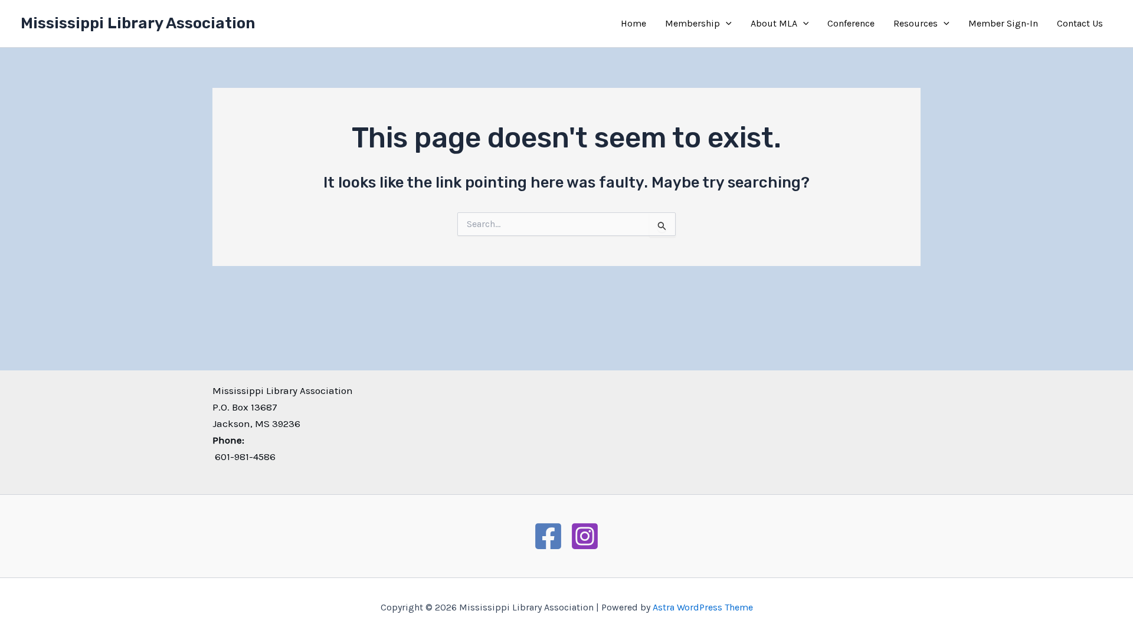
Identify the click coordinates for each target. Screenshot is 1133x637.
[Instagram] (585, 536)
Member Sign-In (1003, 23)
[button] (726, 23)
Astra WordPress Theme (703, 607)
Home (633, 23)
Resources (915, 23)
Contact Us (1080, 23)
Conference (851, 23)
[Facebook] (548, 536)
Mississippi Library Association (138, 23)
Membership (692, 23)
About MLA (774, 23)
